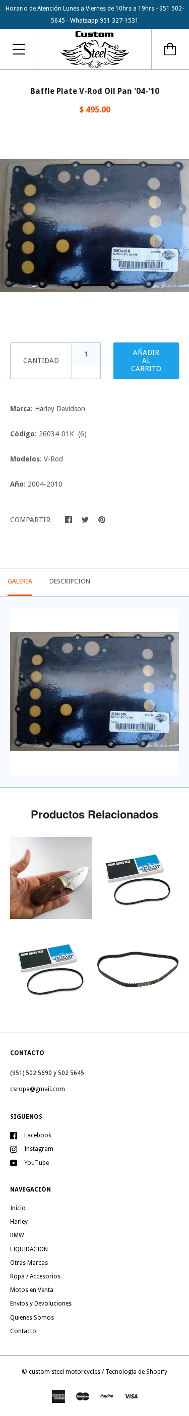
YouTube (36, 1162)
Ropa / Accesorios (35, 1276)
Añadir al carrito (146, 360)
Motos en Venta (31, 1289)
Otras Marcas (29, 1262)
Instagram (38, 1148)
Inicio (18, 1208)
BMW (17, 1235)
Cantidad (41, 361)
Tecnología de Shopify (136, 1371)
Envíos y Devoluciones (41, 1303)
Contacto (23, 1331)
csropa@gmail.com (37, 1089)
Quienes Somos (32, 1317)
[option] (94, 226)
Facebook (37, 1135)
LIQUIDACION (29, 1249)
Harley (19, 1221)
